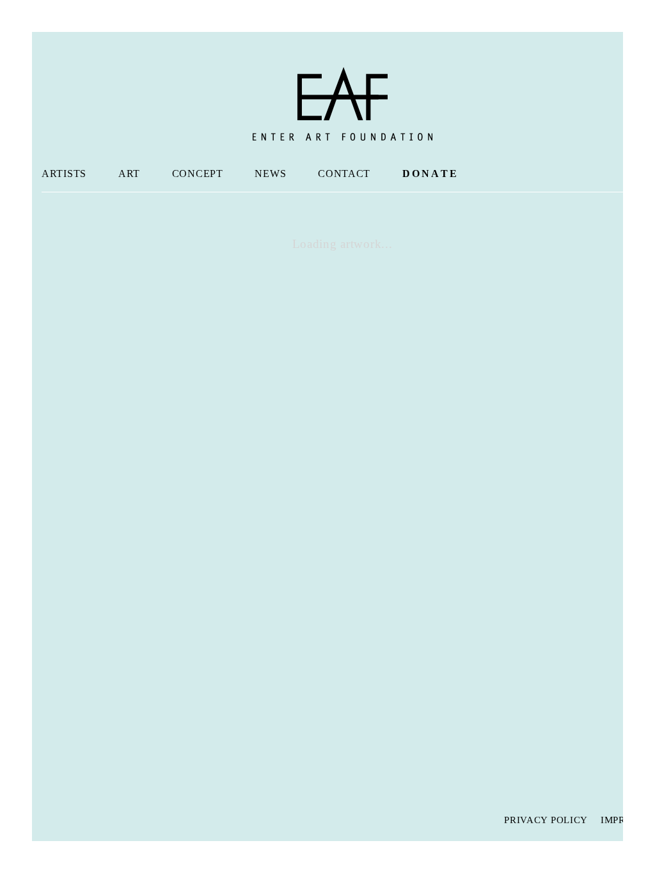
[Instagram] (76, 818)
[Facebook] (51, 818)
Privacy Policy (546, 820)
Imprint (622, 820)
